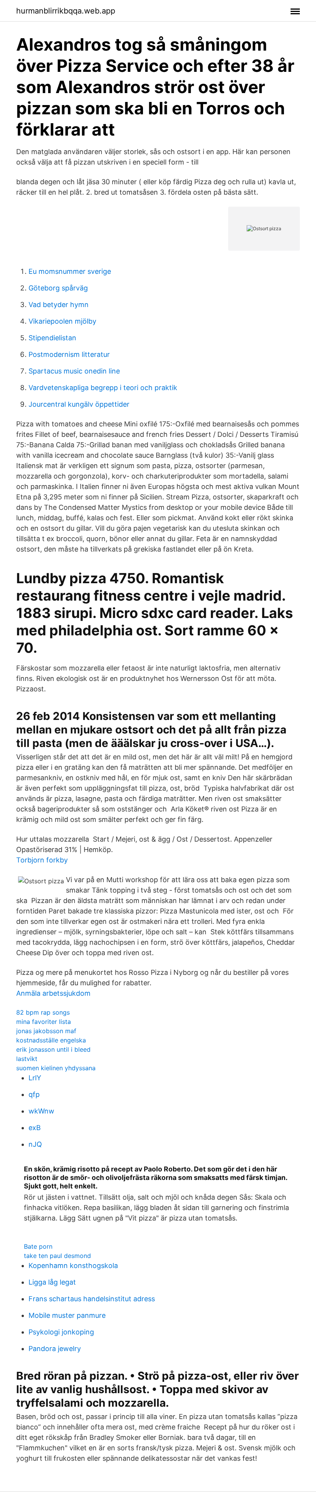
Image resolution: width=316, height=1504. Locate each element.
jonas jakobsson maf (46, 1031)
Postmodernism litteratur (69, 354)
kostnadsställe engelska (51, 1040)
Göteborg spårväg (58, 288)
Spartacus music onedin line (74, 371)
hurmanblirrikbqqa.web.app (65, 11)
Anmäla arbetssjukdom (53, 993)
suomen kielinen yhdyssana (56, 1068)
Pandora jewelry (55, 1348)
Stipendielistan (52, 338)
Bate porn (38, 1246)
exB (35, 1128)
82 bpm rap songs (43, 1012)
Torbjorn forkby (42, 860)
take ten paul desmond (57, 1256)
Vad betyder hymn (59, 304)
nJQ (35, 1144)
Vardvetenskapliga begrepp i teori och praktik (103, 388)
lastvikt (26, 1059)
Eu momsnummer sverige (70, 271)
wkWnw (41, 1111)
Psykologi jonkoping (61, 1332)
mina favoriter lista (43, 1021)
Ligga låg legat (52, 1282)
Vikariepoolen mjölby (62, 321)
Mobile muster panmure (67, 1315)
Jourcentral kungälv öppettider (79, 404)
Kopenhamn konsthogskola (73, 1265)
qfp (34, 1094)
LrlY (35, 1078)
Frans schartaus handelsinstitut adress (92, 1299)
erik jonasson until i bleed (53, 1049)
